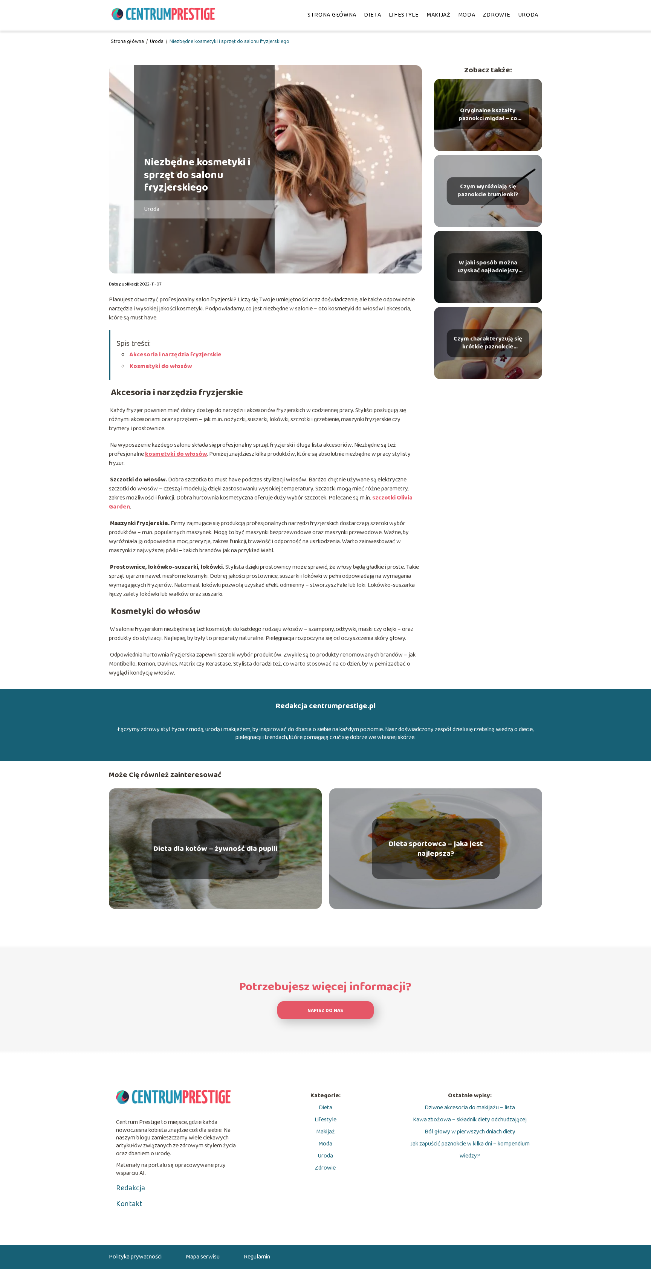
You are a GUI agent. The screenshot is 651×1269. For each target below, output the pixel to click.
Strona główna (331, 15)
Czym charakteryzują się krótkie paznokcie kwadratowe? (488, 343)
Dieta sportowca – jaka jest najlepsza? (436, 848)
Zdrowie (496, 15)
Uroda (528, 15)
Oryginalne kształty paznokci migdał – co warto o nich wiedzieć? (488, 115)
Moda (466, 15)
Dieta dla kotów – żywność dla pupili (215, 849)
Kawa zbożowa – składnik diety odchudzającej (470, 1119)
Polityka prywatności (135, 1256)
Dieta (372, 15)
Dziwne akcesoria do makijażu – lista (470, 1107)
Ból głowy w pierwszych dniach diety (470, 1131)
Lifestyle (404, 15)
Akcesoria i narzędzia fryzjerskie (175, 354)
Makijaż (438, 15)
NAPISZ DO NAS (325, 1011)
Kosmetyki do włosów (160, 366)
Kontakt (129, 1204)
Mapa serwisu (203, 1256)
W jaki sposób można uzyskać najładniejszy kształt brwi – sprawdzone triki (487, 267)
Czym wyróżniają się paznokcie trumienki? (487, 191)
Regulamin (257, 1256)
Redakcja (130, 1188)
